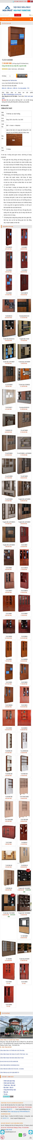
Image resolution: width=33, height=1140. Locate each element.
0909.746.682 (9, 1129)
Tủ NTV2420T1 (8, 407)
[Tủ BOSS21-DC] (9, 428)
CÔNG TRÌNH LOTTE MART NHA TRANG (9, 1040)
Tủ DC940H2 (9, 270)
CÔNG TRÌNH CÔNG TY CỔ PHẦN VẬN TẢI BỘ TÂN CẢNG (12, 1050)
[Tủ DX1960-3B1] (24, 771)
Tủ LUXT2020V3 (8, 384)
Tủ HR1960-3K (8, 888)
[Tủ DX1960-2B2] (9, 771)
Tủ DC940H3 (24, 270)
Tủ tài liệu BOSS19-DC (24, 316)
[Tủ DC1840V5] (9, 726)
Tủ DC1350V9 (24, 682)
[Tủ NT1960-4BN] (24, 817)
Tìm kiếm (17, 15)
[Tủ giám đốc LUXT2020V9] (9, 542)
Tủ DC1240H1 (9, 842)
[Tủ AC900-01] (24, 840)
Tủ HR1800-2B (8, 865)
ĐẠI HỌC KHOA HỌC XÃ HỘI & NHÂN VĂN (9, 1061)
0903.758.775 (9, 1109)
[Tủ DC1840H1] (9, 611)
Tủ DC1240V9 (9, 682)
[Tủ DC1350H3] (24, 979)
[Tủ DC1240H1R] (24, 291)
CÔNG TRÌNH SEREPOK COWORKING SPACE (9, 1065)
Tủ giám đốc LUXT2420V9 (24, 522)
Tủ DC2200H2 (24, 636)
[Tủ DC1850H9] (9, 634)
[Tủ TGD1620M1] (24, 933)
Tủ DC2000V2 (24, 728)
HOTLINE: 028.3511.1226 (20, 1)
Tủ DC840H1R (9, 247)
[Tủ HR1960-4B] (24, 863)
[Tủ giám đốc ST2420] (24, 336)
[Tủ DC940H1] (24, 245)
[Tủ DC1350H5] (9, 1002)
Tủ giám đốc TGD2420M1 (24, 888)
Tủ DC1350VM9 (8, 705)
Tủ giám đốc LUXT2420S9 (24, 499)
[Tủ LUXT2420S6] (9, 474)
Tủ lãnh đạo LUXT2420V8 (24, 361)
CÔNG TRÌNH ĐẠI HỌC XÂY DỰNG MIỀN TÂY (9, 1072)
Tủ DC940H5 (9, 293)
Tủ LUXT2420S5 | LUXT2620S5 (24, 453)
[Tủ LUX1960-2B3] (24, 748)
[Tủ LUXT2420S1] (24, 428)
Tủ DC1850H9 (9, 636)
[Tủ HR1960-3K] (9, 886)
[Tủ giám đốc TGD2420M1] (24, 886)
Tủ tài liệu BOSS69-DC (24, 407)
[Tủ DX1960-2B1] (9, 748)
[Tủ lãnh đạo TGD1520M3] (9, 911)
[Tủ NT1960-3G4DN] (24, 794)
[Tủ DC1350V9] (24, 680)
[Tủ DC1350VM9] (9, 703)
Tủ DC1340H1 (24, 545)
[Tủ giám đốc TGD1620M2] (24, 911)
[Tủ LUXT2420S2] (9, 451)
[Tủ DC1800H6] (24, 611)
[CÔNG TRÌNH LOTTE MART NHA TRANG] (16, 1038)
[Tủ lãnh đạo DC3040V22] (24, 382)
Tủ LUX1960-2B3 (24, 751)
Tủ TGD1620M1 (24, 936)
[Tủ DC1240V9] (9, 680)
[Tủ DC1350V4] (24, 703)
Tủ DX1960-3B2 (8, 796)
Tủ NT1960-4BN (24, 819)
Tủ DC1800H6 (24, 613)
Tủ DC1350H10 (24, 567)
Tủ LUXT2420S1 (24, 430)
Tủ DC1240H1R (24, 293)
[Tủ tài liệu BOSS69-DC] (24, 405)
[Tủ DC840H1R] (9, 245)
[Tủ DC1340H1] (24, 542)
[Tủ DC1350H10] (24, 565)
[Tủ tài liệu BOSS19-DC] (24, 313)
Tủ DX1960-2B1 (8, 751)
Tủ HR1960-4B (24, 865)
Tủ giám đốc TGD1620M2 (24, 913)
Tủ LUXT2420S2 (8, 453)
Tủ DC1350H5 (9, 1004)
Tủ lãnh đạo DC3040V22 (24, 384)
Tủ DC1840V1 (9, 981)
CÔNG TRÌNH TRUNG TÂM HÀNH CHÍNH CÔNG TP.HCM (11, 1057)
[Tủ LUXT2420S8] (9, 497)
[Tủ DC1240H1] (9, 840)
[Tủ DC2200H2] (24, 634)
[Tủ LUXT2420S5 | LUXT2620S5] (24, 451)
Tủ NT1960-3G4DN (24, 796)
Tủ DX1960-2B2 (8, 774)
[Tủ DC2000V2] (24, 726)
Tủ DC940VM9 (24, 659)
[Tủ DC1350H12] (24, 588)
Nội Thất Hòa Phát (12, 80)
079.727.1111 (6, 1118)
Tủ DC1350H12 (24, 590)
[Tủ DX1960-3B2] (9, 794)
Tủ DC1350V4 (24, 705)
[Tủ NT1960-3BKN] (9, 817)
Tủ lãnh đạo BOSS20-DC (8, 339)
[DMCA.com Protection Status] (8, 1097)
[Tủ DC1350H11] (9, 588)
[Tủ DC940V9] (9, 657)
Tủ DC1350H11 (8, 590)
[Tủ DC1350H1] (9, 565)
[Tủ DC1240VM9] (17, 11)
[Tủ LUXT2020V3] (9, 382)
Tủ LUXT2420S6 (8, 476)
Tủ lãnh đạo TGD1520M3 (9, 913)
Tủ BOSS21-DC (8, 430)
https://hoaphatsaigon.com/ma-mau (12, 94)
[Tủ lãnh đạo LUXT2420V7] (9, 359)
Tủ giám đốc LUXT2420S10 (9, 522)
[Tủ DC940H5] (9, 291)
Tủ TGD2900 (9, 959)
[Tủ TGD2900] (9, 956)
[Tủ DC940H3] (24, 268)
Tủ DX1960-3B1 (24, 774)
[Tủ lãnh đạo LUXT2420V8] (24, 359)
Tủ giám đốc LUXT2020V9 (9, 545)
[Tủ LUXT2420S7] (24, 474)
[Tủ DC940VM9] (24, 657)
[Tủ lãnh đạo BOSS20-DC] (9, 336)
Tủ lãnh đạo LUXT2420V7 (9, 361)
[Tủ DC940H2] (9, 268)
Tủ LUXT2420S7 (24, 476)
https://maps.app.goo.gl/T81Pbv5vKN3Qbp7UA (19, 1111)
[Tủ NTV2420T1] (9, 405)
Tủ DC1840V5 (9, 728)
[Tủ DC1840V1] (9, 979)
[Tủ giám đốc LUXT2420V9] (24, 520)
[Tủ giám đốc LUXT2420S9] (24, 497)
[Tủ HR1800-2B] (9, 863)
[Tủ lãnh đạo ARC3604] (24, 956)
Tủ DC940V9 (9, 659)
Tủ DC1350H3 (24, 981)
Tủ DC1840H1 (9, 613)
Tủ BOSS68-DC (8, 316)
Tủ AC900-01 (24, 842)
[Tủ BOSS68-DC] (9, 313)
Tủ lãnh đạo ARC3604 (24, 959)
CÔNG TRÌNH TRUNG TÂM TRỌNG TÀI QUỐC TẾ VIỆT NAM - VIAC (14, 1054)
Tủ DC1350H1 (9, 567)
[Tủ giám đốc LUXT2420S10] (9, 520)
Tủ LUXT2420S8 (8, 499)
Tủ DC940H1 (24, 247)
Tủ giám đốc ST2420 (24, 339)
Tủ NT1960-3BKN (9, 819)
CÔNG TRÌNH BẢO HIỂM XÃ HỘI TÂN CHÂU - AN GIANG (12, 1069)
